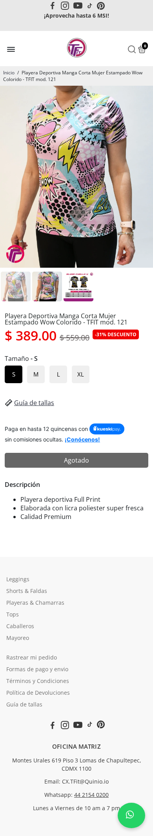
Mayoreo (17, 637)
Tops (12, 614)
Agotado (76, 460)
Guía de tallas (34, 402)
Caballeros (20, 626)
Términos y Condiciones (37, 681)
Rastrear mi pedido (31, 657)
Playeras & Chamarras (35, 602)
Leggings (17, 579)
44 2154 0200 (91, 794)
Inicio (9, 72)
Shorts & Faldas (26, 591)
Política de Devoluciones (38, 692)
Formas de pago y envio (37, 669)
